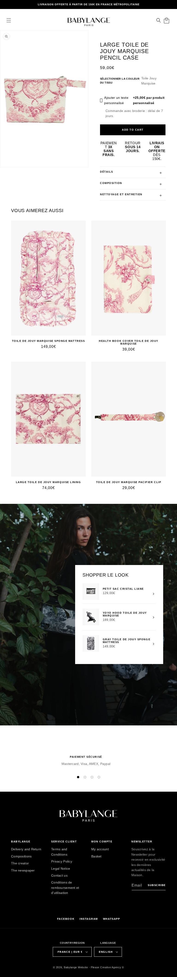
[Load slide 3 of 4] (91, 777)
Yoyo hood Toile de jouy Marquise (125, 614)
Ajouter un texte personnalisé (134, 100)
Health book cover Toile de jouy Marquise (128, 342)
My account (100, 849)
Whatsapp (111, 918)
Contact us (59, 875)
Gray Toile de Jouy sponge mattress (126, 640)
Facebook (65, 918)
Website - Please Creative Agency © (101, 967)
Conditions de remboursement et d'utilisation (65, 888)
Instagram (89, 918)
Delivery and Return (26, 849)
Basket (96, 856)
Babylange (70, 967)
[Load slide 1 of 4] (78, 777)
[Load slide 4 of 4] (98, 777)
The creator (20, 863)
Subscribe (157, 885)
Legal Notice (60, 868)
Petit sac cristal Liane (123, 588)
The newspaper (23, 870)
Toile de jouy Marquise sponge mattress (48, 341)
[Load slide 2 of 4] (85, 777)
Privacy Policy (61, 861)
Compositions (21, 856)
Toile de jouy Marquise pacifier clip (128, 482)
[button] (9, 20)
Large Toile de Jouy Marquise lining (48, 482)
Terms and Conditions (59, 851)
